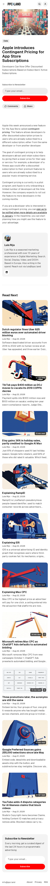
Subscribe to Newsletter (14, 85)
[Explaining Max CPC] (25, 575)
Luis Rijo (9, 245)
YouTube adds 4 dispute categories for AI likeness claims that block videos (24, 805)
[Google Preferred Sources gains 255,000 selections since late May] (25, 733)
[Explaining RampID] (25, 476)
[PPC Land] (14, 4)
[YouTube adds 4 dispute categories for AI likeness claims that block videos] (25, 785)
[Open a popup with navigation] (3, 4)
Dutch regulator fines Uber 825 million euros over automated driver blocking (24, 332)
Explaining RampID (13, 492)
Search (39, 4)
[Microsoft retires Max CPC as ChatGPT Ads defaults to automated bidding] (25, 625)
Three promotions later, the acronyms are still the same (25, 699)
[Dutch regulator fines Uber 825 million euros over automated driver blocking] (25, 313)
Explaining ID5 (11, 542)
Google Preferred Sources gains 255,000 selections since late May (23, 751)
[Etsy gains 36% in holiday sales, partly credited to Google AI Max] (25, 424)
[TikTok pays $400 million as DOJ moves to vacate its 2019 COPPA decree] (25, 368)
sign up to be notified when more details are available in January (24, 212)
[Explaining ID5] (25, 526)
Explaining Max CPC (14, 592)
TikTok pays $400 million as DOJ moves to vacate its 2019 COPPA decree (22, 387)
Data (6, 41)
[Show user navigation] (45, 4)
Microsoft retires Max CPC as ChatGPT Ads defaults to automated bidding (24, 644)
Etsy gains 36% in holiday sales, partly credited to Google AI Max (22, 442)
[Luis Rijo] (7, 238)
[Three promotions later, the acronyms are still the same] (25, 680)
